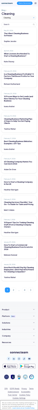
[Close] (35, 403)
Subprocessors (13, 392)
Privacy (24, 389)
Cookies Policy (24, 395)
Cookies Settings (19, 398)
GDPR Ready (14, 389)
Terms (31, 389)
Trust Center (12, 395)
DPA (6, 389)
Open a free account (25, 3)
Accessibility (25, 392)
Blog (3, 10)
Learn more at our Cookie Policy (23, 408)
